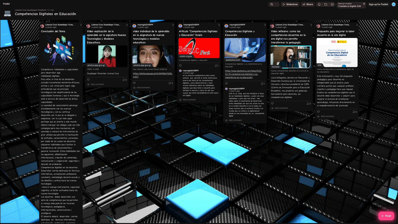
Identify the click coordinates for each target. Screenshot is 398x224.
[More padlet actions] (332, 4)
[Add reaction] (88, 80)
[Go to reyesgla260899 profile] (134, 26)
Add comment (97, 84)
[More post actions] (81, 25)
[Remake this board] (326, 4)
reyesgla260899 (145, 25)
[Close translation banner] (364, 3)
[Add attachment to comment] (88, 84)
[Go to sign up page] (393, 4)
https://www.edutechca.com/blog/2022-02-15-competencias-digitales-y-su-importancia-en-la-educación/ (243, 74)
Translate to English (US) (349, 6)
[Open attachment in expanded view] (60, 50)
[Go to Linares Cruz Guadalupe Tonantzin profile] (42, 26)
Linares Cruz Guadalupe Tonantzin (30, 10)
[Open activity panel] (319, 4)
